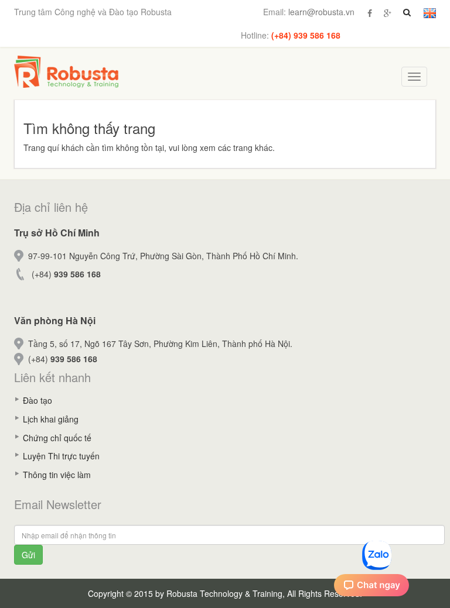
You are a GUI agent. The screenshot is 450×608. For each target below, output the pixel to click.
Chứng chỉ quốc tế (57, 438)
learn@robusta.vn (321, 12)
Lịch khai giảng (51, 419)
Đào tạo (37, 400)
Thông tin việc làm (57, 474)
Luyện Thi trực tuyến (61, 456)
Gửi (28, 555)
